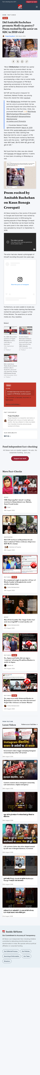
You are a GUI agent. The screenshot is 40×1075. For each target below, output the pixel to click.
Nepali (19, 154)
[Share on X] (18, 61)
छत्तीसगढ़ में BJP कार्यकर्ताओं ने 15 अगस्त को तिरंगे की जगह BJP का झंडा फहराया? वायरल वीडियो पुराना (18, 911)
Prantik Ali (10, 665)
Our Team (27, 956)
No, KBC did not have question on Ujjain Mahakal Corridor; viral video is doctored (10, 340)
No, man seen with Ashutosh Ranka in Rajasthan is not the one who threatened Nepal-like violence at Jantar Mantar (19, 700)
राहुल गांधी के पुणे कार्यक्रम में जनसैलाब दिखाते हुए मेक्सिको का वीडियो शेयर (19, 815)
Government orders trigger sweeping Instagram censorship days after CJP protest (20, 752)
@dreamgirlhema (24, 116)
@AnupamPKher (25, 114)
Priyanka (18, 547)
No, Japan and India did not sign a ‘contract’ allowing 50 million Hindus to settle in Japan (19, 660)
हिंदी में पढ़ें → (7, 436)
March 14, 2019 (27, 128)
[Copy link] (27, 61)
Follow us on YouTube (29, 724)
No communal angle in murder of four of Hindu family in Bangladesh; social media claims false (20, 582)
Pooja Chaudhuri (10, 36)
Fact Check (11, 15)
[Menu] (37, 7)
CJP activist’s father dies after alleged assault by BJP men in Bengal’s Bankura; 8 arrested (19, 847)
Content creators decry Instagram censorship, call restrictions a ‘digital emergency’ (19, 784)
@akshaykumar (12, 119)
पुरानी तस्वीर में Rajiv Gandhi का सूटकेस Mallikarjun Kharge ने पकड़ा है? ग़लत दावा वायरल (18, 879)
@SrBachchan (15, 102)
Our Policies (26, 951)
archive (27, 98)
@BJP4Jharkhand (13, 114)
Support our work (32, 2)
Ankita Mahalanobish (13, 587)
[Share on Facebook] (13, 61)
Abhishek (12, 547)
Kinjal (8, 507)
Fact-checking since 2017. (9, 1)
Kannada (10, 154)
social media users (20, 130)
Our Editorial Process (11, 951)
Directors (7, 961)
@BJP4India (31, 111)
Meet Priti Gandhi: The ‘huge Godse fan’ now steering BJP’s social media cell (19, 621)
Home (4, 15)
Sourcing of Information (11, 956)
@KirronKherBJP (12, 116)
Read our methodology (13, 404)
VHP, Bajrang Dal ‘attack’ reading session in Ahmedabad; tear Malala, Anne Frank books (18, 502)
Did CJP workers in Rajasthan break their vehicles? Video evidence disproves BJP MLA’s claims (20, 542)
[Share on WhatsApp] (22, 61)
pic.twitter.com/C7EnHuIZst (16, 121)
